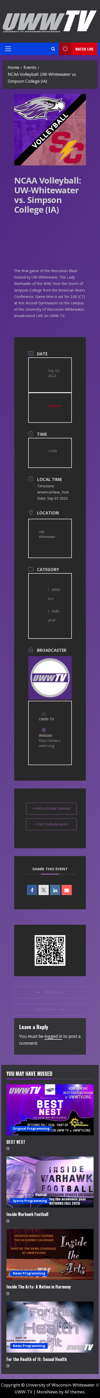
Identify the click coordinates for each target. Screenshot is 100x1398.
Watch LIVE (84, 49)
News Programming (29, 1273)
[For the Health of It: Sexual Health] (50, 1327)
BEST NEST (15, 1142)
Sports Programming (30, 1201)
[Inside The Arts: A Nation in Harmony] (50, 1254)
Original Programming (31, 1128)
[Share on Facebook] (32, 890)
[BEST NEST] (50, 1109)
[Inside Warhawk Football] (50, 1182)
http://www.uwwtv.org (49, 743)
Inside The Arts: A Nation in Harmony (38, 1287)
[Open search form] (53, 49)
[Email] (67, 890)
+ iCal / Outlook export (51, 824)
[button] (8, 48)
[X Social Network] (43, 890)
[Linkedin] (55, 890)
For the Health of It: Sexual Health (36, 1359)
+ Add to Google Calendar (51, 808)
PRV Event (54, 992)
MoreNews (47, 1392)
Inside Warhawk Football (27, 1214)
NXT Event (45, 1009)
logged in (53, 1036)
